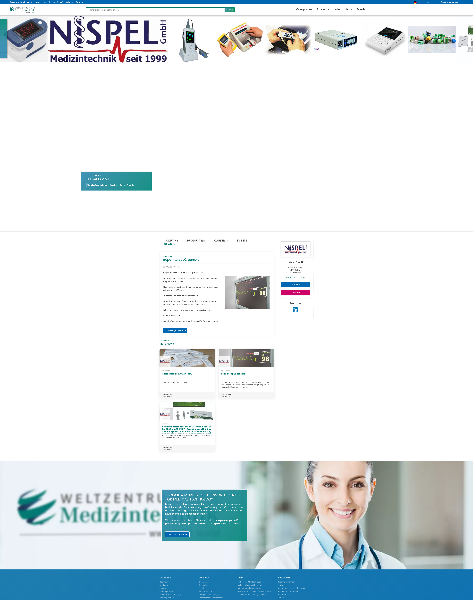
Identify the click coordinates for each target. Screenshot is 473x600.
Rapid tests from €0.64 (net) (177, 373)
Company (171, 240)
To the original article (175, 330)
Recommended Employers (249, 588)
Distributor (164, 585)
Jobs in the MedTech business (251, 582)
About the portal (285, 594)
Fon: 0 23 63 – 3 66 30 (295, 278)
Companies (304, 9)
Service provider (167, 591)
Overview (164, 582)
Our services (283, 598)
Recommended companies (211, 598)
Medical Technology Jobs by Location (254, 591)
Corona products (167, 598)
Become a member (449, 2)
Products (323, 9)
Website (296, 284)
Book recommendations (288, 591)
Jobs (337, 9)
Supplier (163, 588)
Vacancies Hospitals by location (252, 594)
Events (361, 9)
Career (221, 240)
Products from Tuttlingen (170, 594)
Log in (428, 2)
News (348, 9)
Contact (295, 292)
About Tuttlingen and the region (291, 588)
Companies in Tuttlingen (209, 594)
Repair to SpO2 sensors (233, 373)
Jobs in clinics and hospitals (250, 585)
